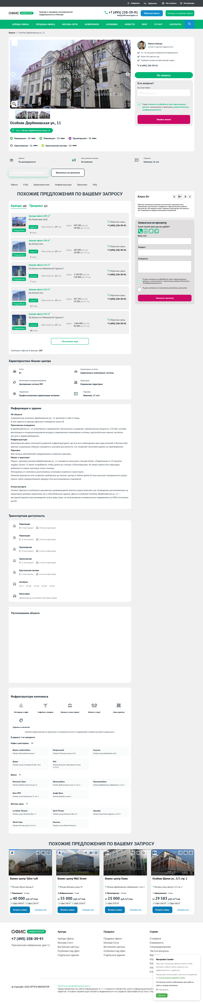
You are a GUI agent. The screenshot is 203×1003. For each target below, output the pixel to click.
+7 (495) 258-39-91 (123, 12)
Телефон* (142, 247)
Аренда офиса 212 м (39, 264)
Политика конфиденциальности (74, 986)
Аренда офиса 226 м (39, 289)
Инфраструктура (63, 184)
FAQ (95, 184)
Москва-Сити (65, 942)
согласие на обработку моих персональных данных (164, 280)
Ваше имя (142, 235)
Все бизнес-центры (68, 946)
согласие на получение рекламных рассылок (167, 288)
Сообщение (143, 258)
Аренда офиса (66, 938)
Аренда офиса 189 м (39, 215)
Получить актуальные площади (28, 172)
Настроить (163, 990)
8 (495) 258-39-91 (148, 65)
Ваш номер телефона (144, 88)
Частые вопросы (159, 951)
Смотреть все (40, 910)
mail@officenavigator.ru (127, 15)
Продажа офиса (113, 938)
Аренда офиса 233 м (39, 313)
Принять (162, 995)
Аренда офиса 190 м (39, 240)
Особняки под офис (69, 951)
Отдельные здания (68, 955)
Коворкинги (156, 942)
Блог (152, 963)
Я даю (165, 288)
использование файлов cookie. (172, 978)
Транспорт (82, 184)
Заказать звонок (164, 119)
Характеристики (42, 184)
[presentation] (13, 74)
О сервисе (155, 938)
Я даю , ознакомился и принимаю (165, 107)
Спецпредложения (160, 946)
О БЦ (25, 184)
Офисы (14, 184)
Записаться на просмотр (68, 172)
